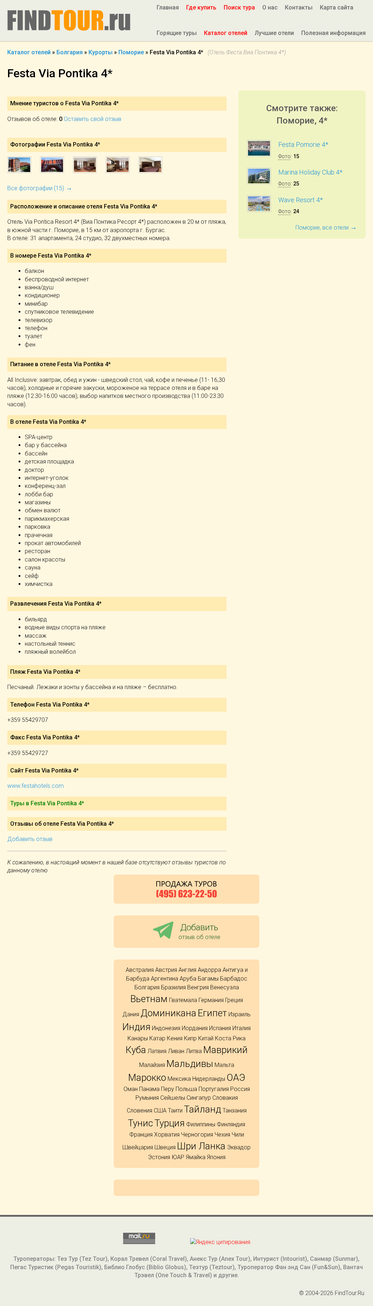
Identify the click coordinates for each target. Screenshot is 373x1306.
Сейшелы (172, 1097)
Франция (141, 1134)
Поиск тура (239, 7)
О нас (270, 7)
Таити (175, 1110)
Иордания (195, 1028)
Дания (130, 1014)
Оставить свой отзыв (92, 119)
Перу (167, 1089)
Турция (169, 1123)
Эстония (159, 1157)
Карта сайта (336, 7)
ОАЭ (236, 1077)
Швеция (165, 1147)
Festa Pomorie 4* (303, 144)
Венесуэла (224, 987)
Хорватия (167, 1134)
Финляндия (231, 1124)
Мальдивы (189, 1063)
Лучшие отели (274, 33)
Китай (205, 1038)
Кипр (190, 1038)
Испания (220, 1028)
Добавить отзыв (29, 839)
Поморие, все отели (326, 227)
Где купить (201, 7)
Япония (216, 1157)
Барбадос (233, 978)
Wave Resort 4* (300, 200)
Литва (194, 1051)
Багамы (208, 978)
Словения (139, 1110)
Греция (234, 1000)
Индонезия (166, 1028)
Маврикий (225, 1049)
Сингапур (198, 1097)
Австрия (166, 969)
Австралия (140, 969)
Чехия (222, 1134)
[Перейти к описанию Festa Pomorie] (259, 154)
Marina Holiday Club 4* (310, 172)
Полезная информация (333, 33)
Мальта (224, 1064)
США (160, 1110)
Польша (186, 1089)
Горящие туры (177, 33)
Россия (240, 1089)
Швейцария (137, 1147)
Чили (238, 1134)
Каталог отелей (225, 33)
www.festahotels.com (35, 785)
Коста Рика (230, 1038)
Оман (130, 1089)
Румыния (147, 1097)
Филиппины (200, 1124)
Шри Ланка (201, 1146)
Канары (137, 1038)
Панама (149, 1089)
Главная (168, 7)
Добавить (199, 931)
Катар (157, 1038)
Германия (211, 1000)
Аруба (188, 978)
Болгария (147, 987)
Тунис (140, 1123)
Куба (136, 1049)
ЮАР (178, 1157)
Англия (187, 969)
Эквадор (239, 1147)
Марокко (147, 1077)
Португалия (214, 1089)
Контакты (299, 7)
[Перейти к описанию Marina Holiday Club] (259, 182)
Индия (136, 1026)
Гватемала (183, 1000)
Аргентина (164, 978)
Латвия (157, 1051)
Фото (284, 156)
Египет (212, 1013)
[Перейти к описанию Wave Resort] (259, 210)
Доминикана (168, 1013)
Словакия (225, 1097)
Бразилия (173, 987)
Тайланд (202, 1109)
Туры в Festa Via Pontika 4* (47, 803)
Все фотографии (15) (39, 188)
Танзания (235, 1110)
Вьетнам (149, 998)
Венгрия (198, 987)
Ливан (176, 1051)
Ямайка (195, 1157)
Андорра (209, 969)
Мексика (179, 1078)
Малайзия (152, 1064)
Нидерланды (208, 1078)
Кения (174, 1038)
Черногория (197, 1134)
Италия (241, 1028)
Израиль (239, 1014)
